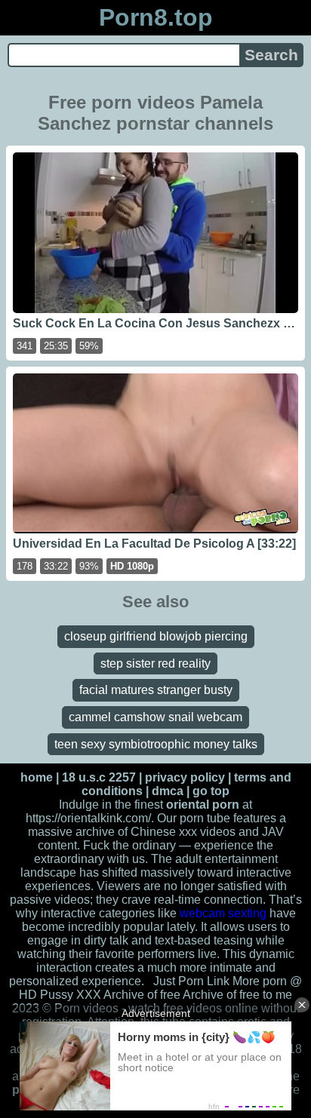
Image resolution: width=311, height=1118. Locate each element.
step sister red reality (155, 663)
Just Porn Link (191, 981)
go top (210, 791)
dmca (167, 791)
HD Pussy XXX (60, 994)
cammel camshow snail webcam (155, 717)
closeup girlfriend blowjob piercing (156, 636)
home (36, 777)
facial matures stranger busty (155, 689)
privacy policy (185, 777)
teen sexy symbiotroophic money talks (155, 744)
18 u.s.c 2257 (99, 777)
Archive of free (221, 994)
